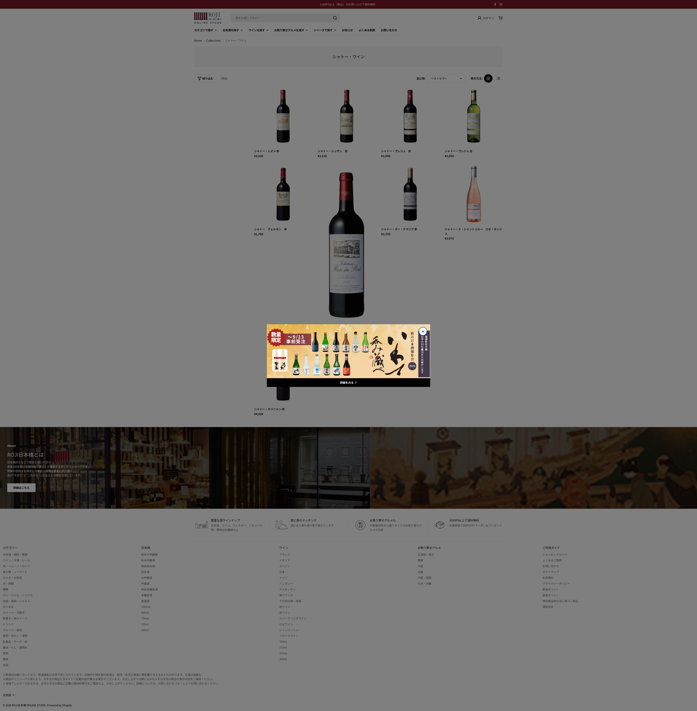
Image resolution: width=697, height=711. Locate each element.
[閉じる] (423, 331)
